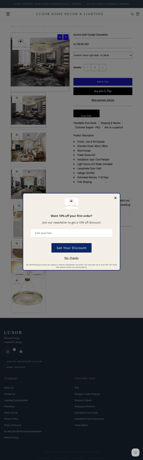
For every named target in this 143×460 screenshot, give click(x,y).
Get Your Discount (71, 248)
